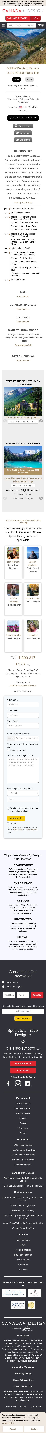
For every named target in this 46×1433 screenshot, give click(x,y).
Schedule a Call (23, 345)
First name (13, 700)
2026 (16, 79)
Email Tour (25, 133)
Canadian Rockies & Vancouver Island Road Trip (23, 480)
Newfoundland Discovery (23, 1210)
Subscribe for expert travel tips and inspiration (23, 1006)
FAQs (23, 1245)
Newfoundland (23, 1113)
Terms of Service (31, 829)
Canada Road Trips (23, 1386)
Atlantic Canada (23, 1103)
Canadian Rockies (23, 1108)
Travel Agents (25, 126)
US (34, 18)
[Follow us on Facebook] (8, 1083)
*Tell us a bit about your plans (20, 755)
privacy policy (8, 1423)
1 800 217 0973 (19, 18)
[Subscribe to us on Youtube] (38, 1083)
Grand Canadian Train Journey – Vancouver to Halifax (23, 1199)
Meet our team (23, 1240)
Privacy (23, 1406)
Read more (21, 309)
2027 (29, 79)
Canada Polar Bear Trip (23, 1228)
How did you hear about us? (20, 788)
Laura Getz (33, 635)
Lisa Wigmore (13, 562)
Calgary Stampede (23, 1165)
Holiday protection (23, 1250)
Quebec (23, 1118)
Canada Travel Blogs (23, 1173)
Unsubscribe (36, 1406)
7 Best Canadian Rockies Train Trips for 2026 (23, 1186)
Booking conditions (23, 1255)
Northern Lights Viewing (23, 1160)
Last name (13, 710)
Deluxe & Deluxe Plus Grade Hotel (23, 422)
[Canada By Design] (23, 11)
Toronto (23, 1123)
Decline (34, 1429)
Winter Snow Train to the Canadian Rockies (23, 1223)
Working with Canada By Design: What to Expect (23, 1179)
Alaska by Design (23, 1374)
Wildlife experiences (23, 1145)
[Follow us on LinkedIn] (28, 1083)
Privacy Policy (17, 829)
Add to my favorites (25, 118)
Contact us (23, 1070)
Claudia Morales (13, 635)
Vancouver (23, 1128)
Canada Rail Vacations (23, 1367)
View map (21, 296)
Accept (13, 1429)
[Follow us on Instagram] (18, 1083)
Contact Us (25, 140)
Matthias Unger (32, 598)
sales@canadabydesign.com (23, 685)
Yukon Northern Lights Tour (23, 1205)
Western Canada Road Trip (23, 486)
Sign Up (37, 995)
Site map (23, 1270)
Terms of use (10, 1406)
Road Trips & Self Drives (23, 1155)
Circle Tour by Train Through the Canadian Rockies (23, 1216)
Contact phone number (18, 734)
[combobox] (11, 738)
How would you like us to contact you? (22, 745)
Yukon (23, 1133)
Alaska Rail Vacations (23, 1380)
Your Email (13, 721)
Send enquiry (16, 818)
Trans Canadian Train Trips (23, 1150)
